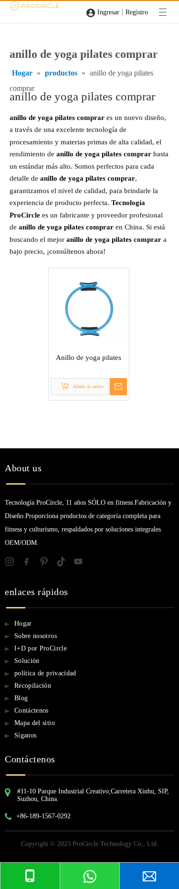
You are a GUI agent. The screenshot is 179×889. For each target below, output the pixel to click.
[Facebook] (30, 563)
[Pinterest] (47, 563)
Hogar (23, 623)
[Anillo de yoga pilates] (89, 307)
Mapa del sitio (34, 722)
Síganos (25, 735)
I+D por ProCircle (40, 648)
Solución (27, 660)
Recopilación (32, 685)
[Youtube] (81, 563)
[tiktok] (65, 563)
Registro (137, 12)
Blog (21, 698)
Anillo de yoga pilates (88, 357)
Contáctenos (31, 710)
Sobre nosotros (35, 636)
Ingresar (108, 12)
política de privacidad (45, 673)
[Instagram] (13, 563)
